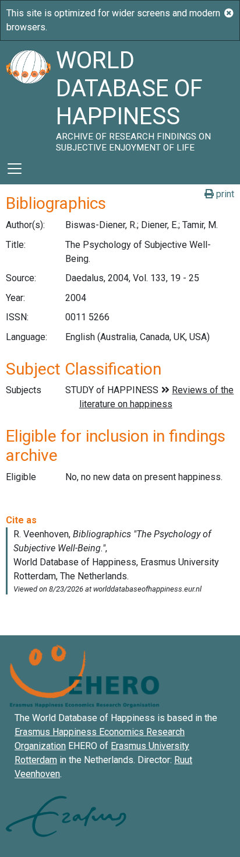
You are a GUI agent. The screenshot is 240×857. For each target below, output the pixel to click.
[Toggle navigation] (14, 169)
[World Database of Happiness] (28, 97)
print (224, 194)
